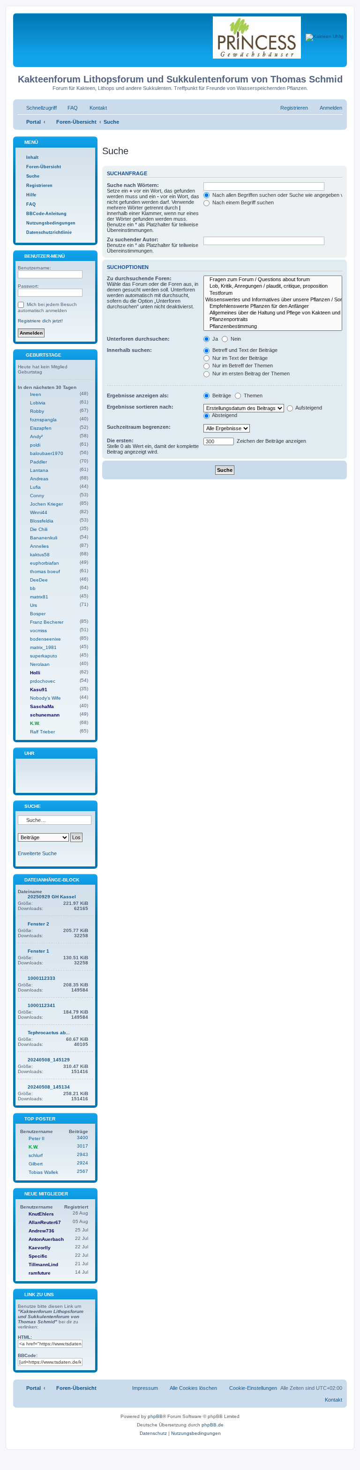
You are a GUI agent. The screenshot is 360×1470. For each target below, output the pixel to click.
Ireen (35, 394)
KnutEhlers (41, 1213)
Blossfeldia (41, 520)
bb (33, 588)
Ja (214, 339)
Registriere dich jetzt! (40, 320)
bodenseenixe (45, 639)
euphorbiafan (44, 563)
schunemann (45, 714)
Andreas (39, 478)
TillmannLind (43, 1264)
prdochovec (42, 681)
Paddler (38, 461)
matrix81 (39, 596)
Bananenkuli (43, 537)
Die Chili (38, 529)
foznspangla (43, 419)
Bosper (37, 613)
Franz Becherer (46, 622)
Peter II (37, 1138)
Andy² (36, 436)
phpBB (155, 1416)
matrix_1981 (43, 647)
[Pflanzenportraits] (272, 319)
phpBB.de (213, 1424)
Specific (38, 1256)
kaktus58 (40, 554)
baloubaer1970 (46, 453)
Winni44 (38, 512)
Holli (35, 672)
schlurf (36, 1155)
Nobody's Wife (45, 698)
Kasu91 (38, 689)
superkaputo (43, 655)
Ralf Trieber (42, 731)
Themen (252, 395)
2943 (82, 1154)
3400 (82, 1137)
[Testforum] (272, 293)
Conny (37, 495)
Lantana (39, 470)
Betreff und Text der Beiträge (244, 350)
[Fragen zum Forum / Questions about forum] (272, 279)
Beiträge (221, 395)
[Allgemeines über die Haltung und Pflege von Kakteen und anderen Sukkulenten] (272, 313)
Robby (37, 411)
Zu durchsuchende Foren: (139, 278)
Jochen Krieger (46, 504)
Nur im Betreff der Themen (242, 365)
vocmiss (38, 630)
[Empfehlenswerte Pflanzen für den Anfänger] (272, 306)
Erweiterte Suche (37, 853)
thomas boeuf (45, 571)
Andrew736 (41, 1230)
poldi (35, 445)
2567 (82, 1171)
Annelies (39, 546)
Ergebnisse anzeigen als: (138, 395)
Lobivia (37, 402)
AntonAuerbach (46, 1239)
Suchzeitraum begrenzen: (139, 427)
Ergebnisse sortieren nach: (140, 407)
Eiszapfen (41, 428)
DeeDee (39, 579)
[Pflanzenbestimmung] (272, 326)
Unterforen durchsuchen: (138, 339)
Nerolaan (40, 664)
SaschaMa (42, 706)
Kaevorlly (40, 1247)
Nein (235, 339)
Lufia (35, 487)
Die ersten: (120, 440)
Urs (33, 605)
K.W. (35, 723)
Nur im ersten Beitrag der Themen (250, 373)
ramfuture (40, 1273)
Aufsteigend (308, 407)
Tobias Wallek (43, 1172)
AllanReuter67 (45, 1222)
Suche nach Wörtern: (133, 185)
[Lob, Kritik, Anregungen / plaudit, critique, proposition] (272, 286)
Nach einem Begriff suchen (242, 202)
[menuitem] (68, 107)
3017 (82, 1146)
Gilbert (36, 1163)
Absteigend (224, 415)
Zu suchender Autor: (132, 239)
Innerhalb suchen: (129, 350)
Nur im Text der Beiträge (239, 358)
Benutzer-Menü (44, 256)
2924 (82, 1162)
